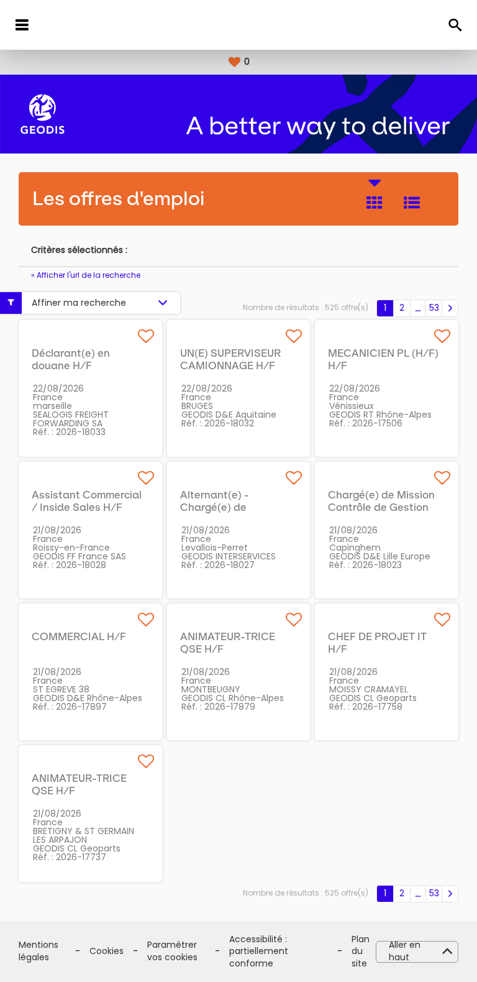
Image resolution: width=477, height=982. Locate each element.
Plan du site (361, 952)
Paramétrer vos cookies (172, 951)
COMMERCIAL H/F (79, 636)
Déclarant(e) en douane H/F (71, 359)
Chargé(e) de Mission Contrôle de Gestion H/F (381, 507)
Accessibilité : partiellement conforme (258, 952)
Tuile (374, 203)
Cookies (106, 951)
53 (434, 307)
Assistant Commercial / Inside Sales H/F (87, 501)
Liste (411, 203)
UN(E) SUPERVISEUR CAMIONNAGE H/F (230, 359)
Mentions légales (38, 951)
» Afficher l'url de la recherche (85, 275)
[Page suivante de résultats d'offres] (450, 308)
